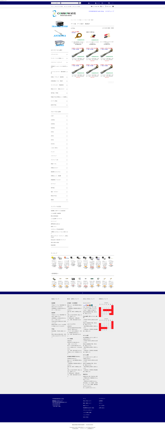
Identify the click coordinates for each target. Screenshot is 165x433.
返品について (86, 405)
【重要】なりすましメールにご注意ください (59, 232)
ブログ (103, 6)
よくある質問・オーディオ (56, 218)
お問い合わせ (108, 6)
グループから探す (68, 6)
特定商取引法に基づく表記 (88, 407)
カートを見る (101, 405)
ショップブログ (86, 414)
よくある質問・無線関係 (56, 213)
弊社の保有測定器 (54, 215)
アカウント (92, 3)
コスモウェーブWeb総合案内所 (57, 229)
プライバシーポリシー (87, 410)
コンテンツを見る (77, 6)
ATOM (87, 417)
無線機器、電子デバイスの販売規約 (58, 210)
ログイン (104, 3)
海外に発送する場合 (55, 242)
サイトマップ (53, 221)
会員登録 (98, 3)
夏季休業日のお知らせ (55, 223)
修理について (53, 226)
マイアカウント (102, 398)
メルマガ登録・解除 (95, 6)
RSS (84, 417)
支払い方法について (87, 400)
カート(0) (111, 3)
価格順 (108, 28)
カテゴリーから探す (59, 6)
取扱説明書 (53, 245)
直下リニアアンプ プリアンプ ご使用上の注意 (59, 236)
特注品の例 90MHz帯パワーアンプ (58, 239)
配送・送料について (87, 403)
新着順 (112, 28)
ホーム (52, 6)
